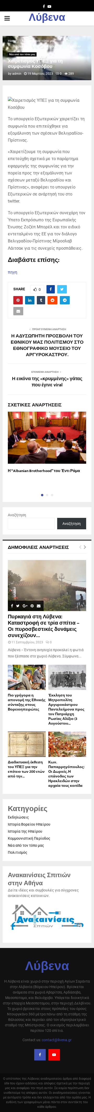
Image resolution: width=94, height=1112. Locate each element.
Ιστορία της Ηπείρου (25, 831)
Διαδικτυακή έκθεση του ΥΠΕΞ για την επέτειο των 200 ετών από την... (26, 769)
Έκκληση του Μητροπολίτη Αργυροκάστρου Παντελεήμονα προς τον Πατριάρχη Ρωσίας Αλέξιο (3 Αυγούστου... (66, 709)
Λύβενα (47, 18)
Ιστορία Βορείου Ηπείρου (29, 824)
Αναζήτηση (17, 515)
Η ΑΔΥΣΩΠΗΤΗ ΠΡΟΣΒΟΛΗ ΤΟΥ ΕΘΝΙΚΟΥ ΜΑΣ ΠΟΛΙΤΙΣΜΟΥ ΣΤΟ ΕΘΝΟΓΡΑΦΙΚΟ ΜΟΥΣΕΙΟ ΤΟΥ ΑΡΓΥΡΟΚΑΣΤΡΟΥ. (47, 345)
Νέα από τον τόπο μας (22, 54)
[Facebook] (40, 1054)
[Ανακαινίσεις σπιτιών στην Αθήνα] (47, 930)
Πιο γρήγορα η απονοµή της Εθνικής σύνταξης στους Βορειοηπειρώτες (26, 702)
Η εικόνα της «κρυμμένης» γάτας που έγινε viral (47, 382)
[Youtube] (54, 1054)
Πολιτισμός (17, 852)
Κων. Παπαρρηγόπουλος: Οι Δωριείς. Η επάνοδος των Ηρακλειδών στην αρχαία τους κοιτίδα (66, 774)
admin (16, 74)
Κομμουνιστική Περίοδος (29, 838)
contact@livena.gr (57, 1040)
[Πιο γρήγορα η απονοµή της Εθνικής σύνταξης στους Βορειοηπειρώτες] (27, 677)
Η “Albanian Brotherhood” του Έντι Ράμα (44, 471)
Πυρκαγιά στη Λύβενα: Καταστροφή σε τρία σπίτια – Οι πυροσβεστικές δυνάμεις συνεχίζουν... (43, 626)
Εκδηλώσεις (18, 817)
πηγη (12, 272)
